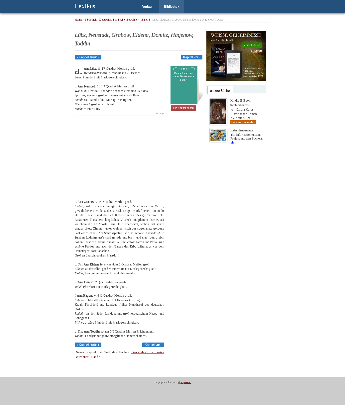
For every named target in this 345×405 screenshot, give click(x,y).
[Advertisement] (119, 154)
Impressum (185, 382)
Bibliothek (171, 6)
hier (233, 142)
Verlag (147, 6)
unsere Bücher (220, 90)
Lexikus (85, 6)
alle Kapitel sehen (183, 107)
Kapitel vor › (191, 57)
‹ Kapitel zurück (88, 57)
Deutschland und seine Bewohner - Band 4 (124, 19)
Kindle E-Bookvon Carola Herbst (242, 105)
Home (78, 19)
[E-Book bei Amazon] (236, 79)
